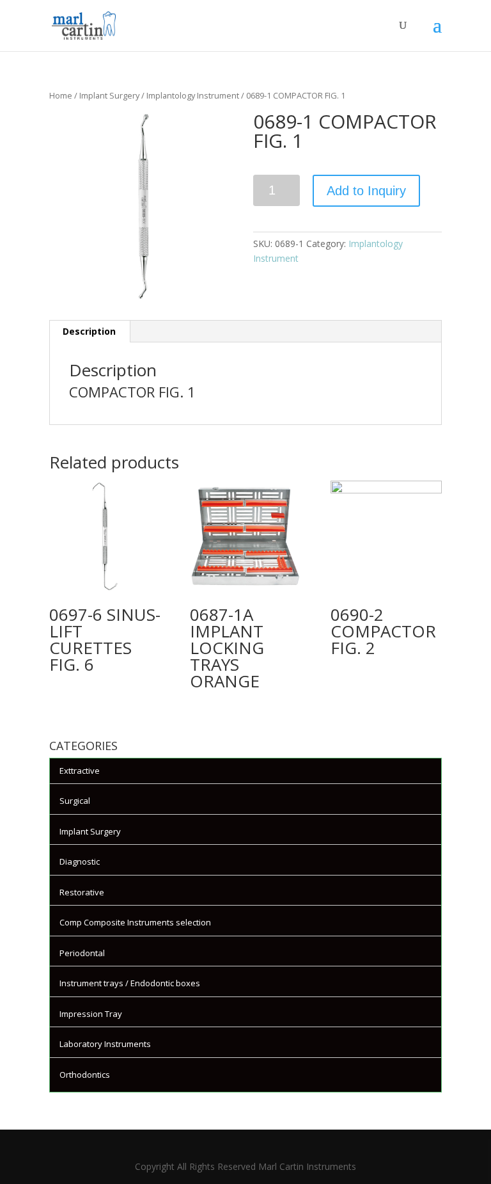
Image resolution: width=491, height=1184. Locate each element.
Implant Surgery (109, 95)
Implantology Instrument (192, 95)
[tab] (89, 331)
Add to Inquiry (366, 191)
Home (60, 95)
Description (89, 331)
